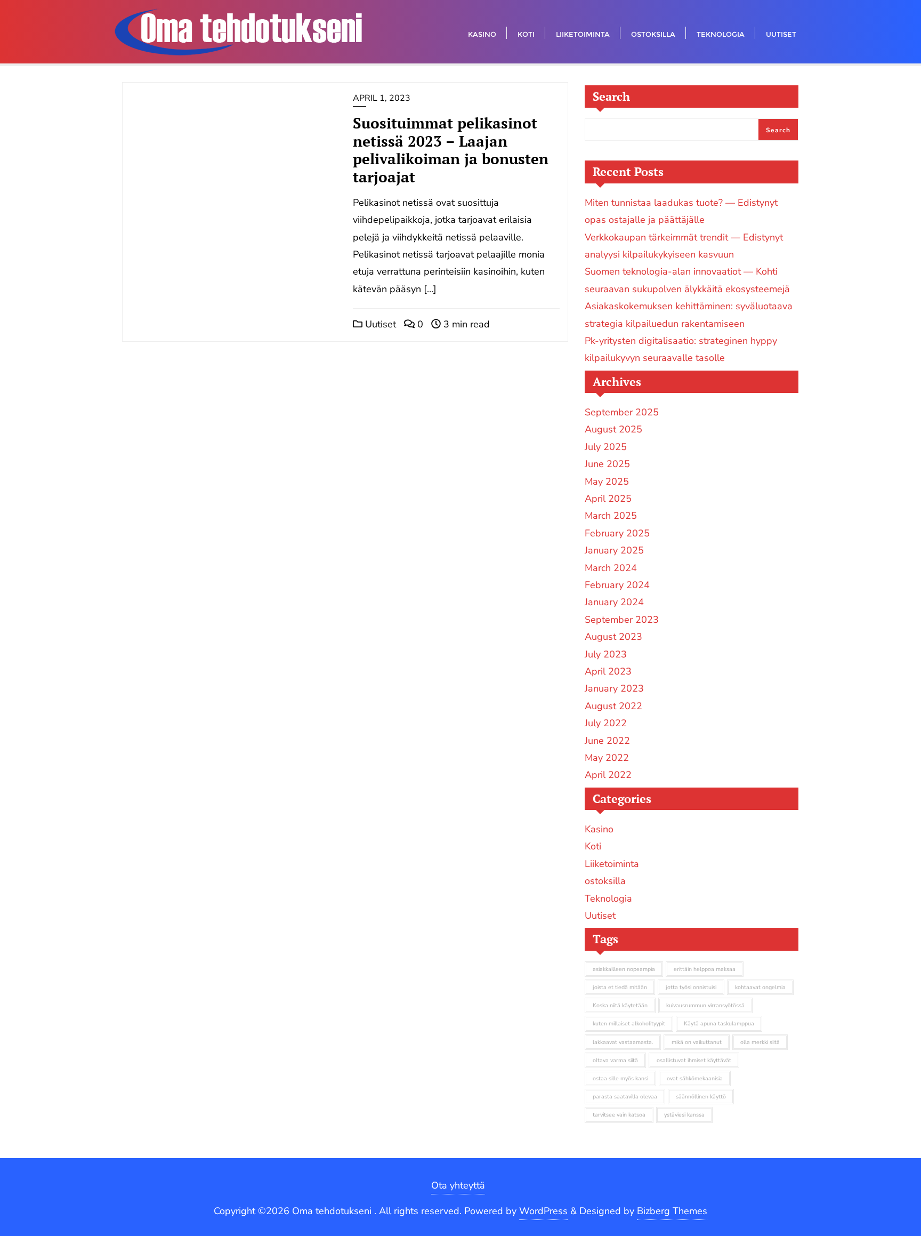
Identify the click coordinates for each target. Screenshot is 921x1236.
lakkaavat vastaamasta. (623, 1042)
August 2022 (613, 706)
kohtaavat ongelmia (760, 987)
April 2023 (608, 671)
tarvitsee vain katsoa (619, 1115)
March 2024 (611, 567)
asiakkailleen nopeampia (624, 969)
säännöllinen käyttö (701, 1097)
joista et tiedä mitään (620, 987)
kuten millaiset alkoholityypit (629, 1024)
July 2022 (606, 723)
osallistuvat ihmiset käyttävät (694, 1060)
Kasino (599, 829)
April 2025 (608, 498)
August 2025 (613, 429)
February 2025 (617, 533)
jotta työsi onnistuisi (691, 987)
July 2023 (606, 654)
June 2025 (607, 464)
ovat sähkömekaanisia (695, 1078)
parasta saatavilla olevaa (625, 1097)
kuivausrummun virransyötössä (705, 1005)
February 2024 (617, 585)
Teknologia (608, 898)
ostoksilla (605, 880)
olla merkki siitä (760, 1042)
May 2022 (607, 757)
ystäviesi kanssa (684, 1115)
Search (611, 96)
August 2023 (613, 636)
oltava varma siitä (615, 1060)
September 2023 (622, 619)
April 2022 (608, 774)
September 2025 (622, 412)
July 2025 (606, 446)
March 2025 (611, 515)
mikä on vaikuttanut (697, 1042)
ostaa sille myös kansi (620, 1078)
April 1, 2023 (381, 98)
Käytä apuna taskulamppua (719, 1024)
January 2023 (614, 688)
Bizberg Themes (672, 1211)
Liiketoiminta (612, 863)
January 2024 (614, 602)
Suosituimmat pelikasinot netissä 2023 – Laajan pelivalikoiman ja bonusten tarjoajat (450, 150)
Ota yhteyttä (458, 1185)
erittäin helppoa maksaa (705, 969)
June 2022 (607, 740)
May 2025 (607, 481)
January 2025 (614, 550)
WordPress (543, 1211)
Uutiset (379, 324)
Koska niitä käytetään (620, 1005)
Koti (593, 846)
